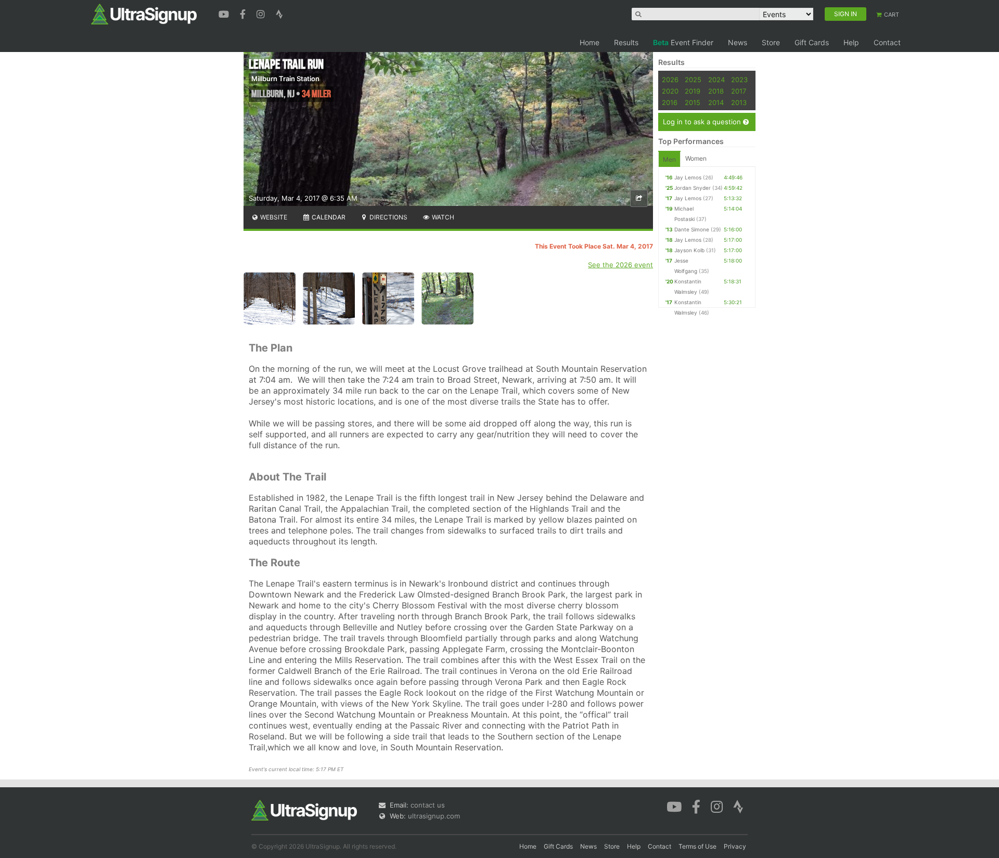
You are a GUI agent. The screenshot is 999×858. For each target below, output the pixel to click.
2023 (739, 79)
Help (851, 42)
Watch (442, 217)
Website (273, 217)
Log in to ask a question (703, 122)
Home (589, 42)
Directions (387, 217)
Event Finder (683, 42)
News (737, 42)
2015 (692, 102)
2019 (692, 91)
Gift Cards (812, 42)
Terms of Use (697, 846)
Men (669, 159)
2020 (670, 91)
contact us (428, 805)
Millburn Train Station (285, 78)
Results (626, 42)
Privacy (735, 846)
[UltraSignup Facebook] (244, 13)
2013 (739, 102)
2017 (738, 91)
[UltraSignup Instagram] (262, 13)
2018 (716, 91)
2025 (693, 79)
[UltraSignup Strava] (279, 13)
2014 (716, 102)
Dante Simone (691, 229)
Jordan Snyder (692, 188)
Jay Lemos (687, 177)
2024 (716, 79)
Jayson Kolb (689, 250)
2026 (670, 79)
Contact (887, 42)
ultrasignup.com (434, 816)
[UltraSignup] (144, 13)
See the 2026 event (620, 265)
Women (696, 158)
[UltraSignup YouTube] (225, 13)
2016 (669, 102)
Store (771, 42)
